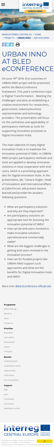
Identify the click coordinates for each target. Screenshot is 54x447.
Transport (8, 351)
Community (9, 399)
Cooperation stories (12, 366)
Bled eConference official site (33, 286)
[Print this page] (17, 44)
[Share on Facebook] (4, 44)
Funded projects (11, 361)
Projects (9, 37)
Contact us (8, 323)
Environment (9, 342)
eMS (6, 389)
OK (45, 441)
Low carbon (9, 337)
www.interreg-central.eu (17, 34)
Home (38, 34)
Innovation (8, 332)
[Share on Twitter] (8, 44)
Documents (9, 403)
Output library (9, 370)
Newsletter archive (12, 408)
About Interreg (10, 309)
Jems (6, 394)
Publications (9, 375)
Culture (7, 347)
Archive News (41, 37)
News (6, 318)
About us (8, 313)
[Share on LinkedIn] (12, 44)
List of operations (11, 380)
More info (49, 445)
